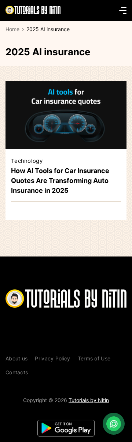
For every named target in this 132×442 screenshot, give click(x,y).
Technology (27, 160)
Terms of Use (94, 358)
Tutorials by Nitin (89, 400)
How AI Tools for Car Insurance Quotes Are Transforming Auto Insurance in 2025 (60, 180)
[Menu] (122, 10)
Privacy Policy (52, 358)
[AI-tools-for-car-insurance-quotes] (66, 146)
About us (16, 358)
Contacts (17, 372)
